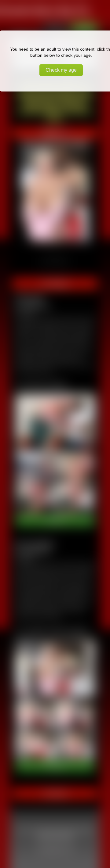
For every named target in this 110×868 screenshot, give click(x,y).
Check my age (61, 70)
